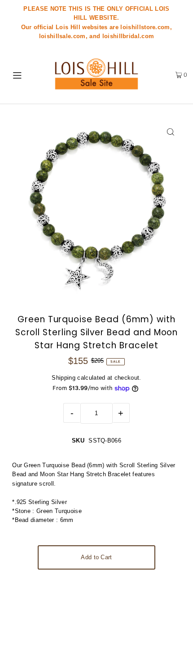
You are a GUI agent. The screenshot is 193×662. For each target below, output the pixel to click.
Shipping (63, 377)
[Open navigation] (20, 74)
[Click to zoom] (171, 132)
